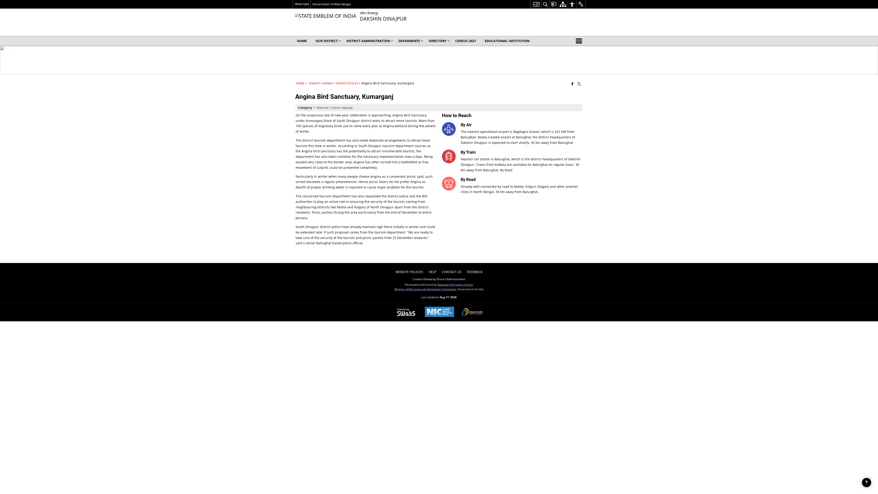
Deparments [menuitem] (409, 41)
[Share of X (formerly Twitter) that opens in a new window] (579, 84)
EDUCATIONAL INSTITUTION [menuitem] (507, 41)
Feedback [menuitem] (475, 272)
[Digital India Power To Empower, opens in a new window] (472, 312)
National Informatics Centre (455, 284)
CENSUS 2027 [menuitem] (465, 41)
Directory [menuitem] (438, 41)
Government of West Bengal (331, 4)
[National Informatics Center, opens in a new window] (439, 312)
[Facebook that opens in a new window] (572, 84)
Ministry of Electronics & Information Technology (425, 289)
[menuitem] (535, 4)
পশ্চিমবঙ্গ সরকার (301, 4)
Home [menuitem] (302, 41)
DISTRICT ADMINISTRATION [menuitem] (368, 41)
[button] (579, 41)
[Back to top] (866, 482)
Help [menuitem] (432, 272)
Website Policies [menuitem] (409, 272)
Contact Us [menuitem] (451, 272)
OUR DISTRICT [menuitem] (327, 41)
